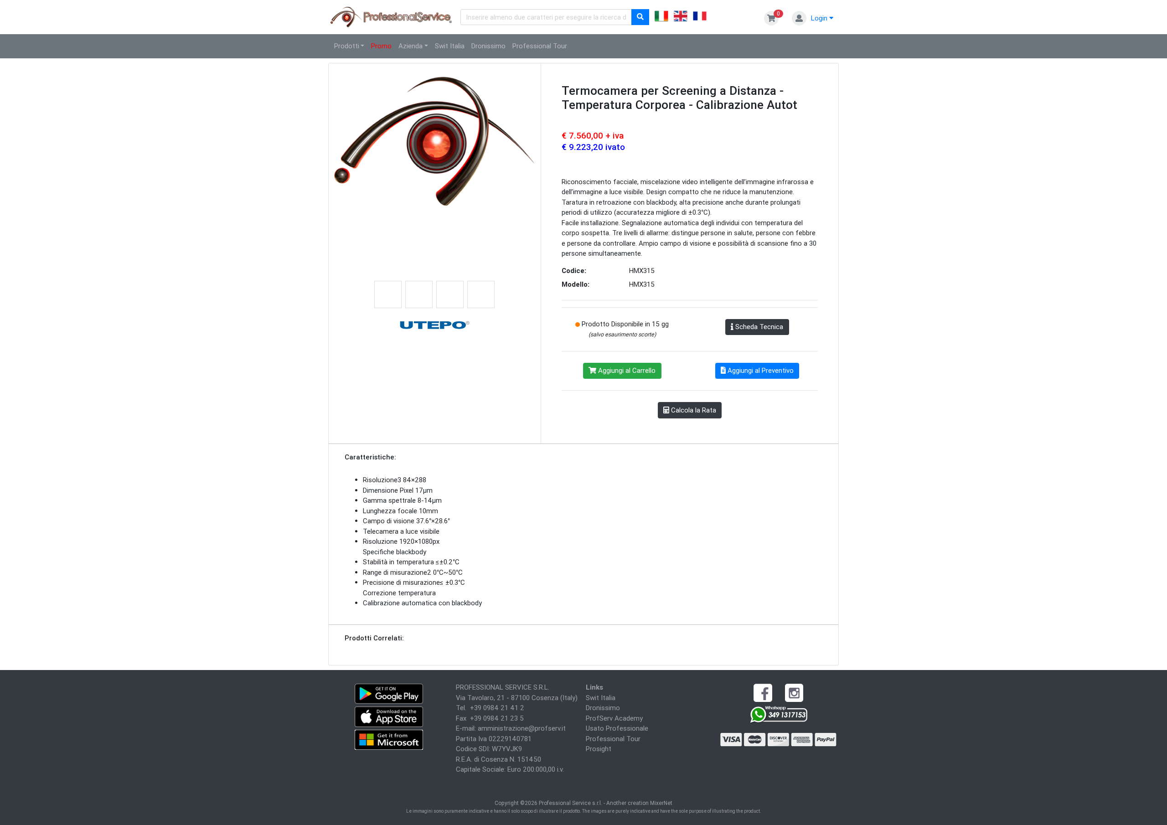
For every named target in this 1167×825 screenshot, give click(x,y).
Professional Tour (539, 45)
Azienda (410, 45)
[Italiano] (661, 17)
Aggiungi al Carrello (626, 370)
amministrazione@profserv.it (522, 728)
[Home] (391, 16)
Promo (381, 45)
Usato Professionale (617, 728)
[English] (680, 17)
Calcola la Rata (692, 410)
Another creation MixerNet (639, 802)
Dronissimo (488, 45)
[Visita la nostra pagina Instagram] (794, 692)
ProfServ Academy (614, 718)
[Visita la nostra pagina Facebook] (763, 692)
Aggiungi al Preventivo (760, 370)
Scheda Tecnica (758, 326)
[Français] (700, 17)
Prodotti (346, 45)
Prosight (598, 748)
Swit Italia (450, 45)
